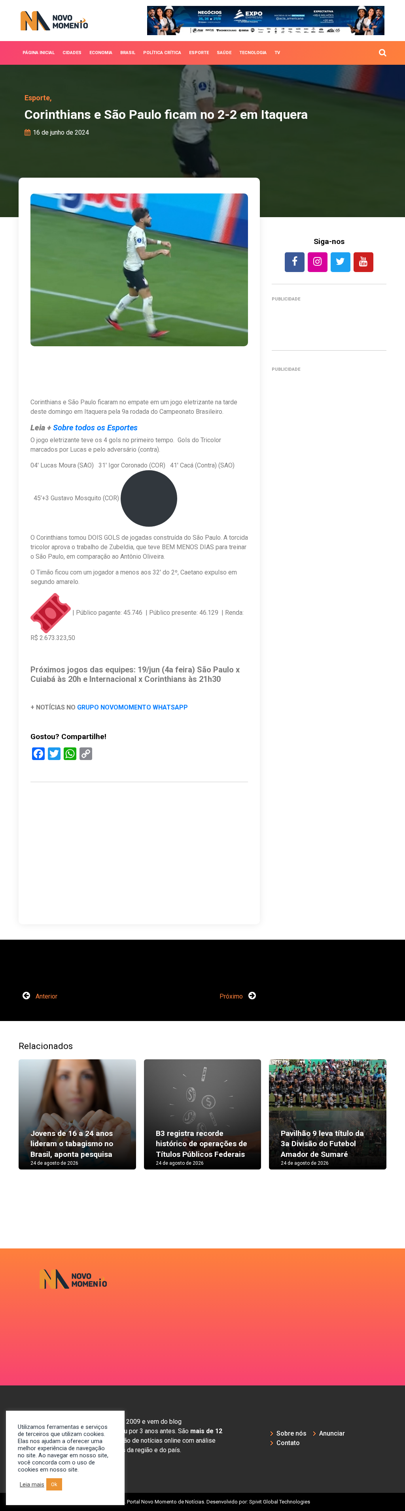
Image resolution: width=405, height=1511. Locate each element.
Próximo (232, 996)
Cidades (71, 52)
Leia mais (32, 1484)
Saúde (224, 52)
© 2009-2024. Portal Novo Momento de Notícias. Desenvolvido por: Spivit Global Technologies (202, 1502)
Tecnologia (253, 52)
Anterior (45, 996)
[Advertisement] (139, 878)
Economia (100, 52)
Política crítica (162, 52)
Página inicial (39, 52)
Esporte (199, 52)
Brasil (127, 52)
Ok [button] (54, 1484)
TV (277, 52)
